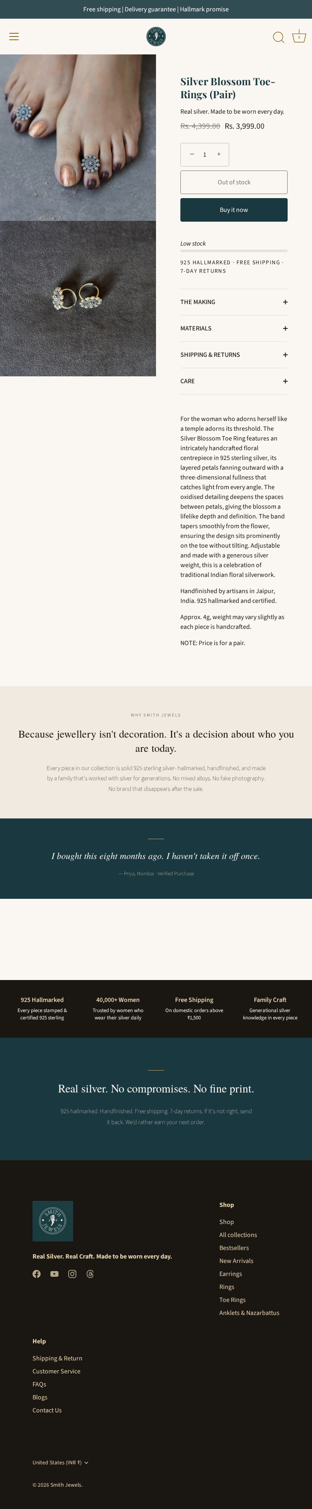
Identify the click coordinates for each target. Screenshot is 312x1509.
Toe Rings (232, 1299)
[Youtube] (54, 1273)
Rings (226, 1286)
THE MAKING (197, 302)
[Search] (279, 38)
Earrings (230, 1273)
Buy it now (234, 209)
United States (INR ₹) (57, 1462)
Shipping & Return (57, 1358)
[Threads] (90, 1273)
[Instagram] (72, 1273)
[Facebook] (36, 1273)
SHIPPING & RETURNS (210, 354)
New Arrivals (236, 1260)
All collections (238, 1235)
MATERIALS (196, 328)
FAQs (39, 1384)
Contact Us (47, 1410)
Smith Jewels (65, 1485)
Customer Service (56, 1371)
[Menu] (14, 36)
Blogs (40, 1397)
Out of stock (234, 182)
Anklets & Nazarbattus (249, 1312)
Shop (226, 1222)
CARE (187, 381)
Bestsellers (234, 1247)
